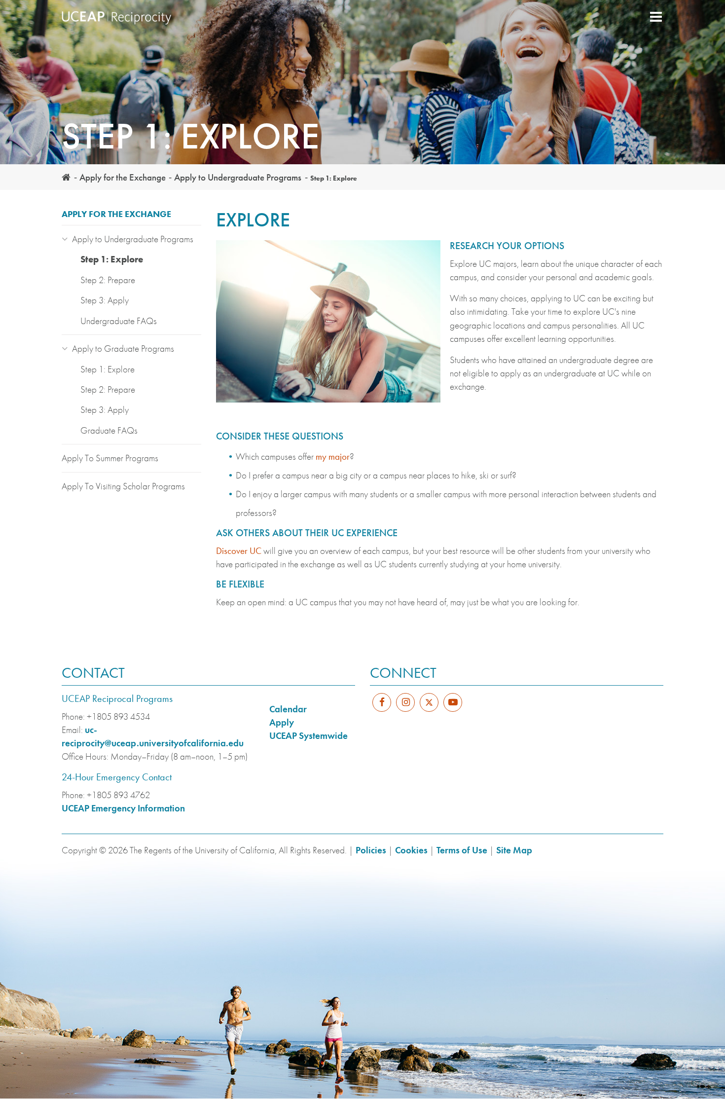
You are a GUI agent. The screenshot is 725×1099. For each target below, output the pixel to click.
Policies (371, 850)
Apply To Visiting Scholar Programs (123, 486)
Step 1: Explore (111, 259)
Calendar (288, 709)
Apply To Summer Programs (110, 458)
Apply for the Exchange (122, 178)
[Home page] (66, 177)
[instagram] (405, 702)
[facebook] (381, 702)
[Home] (123, 18)
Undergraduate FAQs (118, 321)
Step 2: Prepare (107, 280)
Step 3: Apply (104, 300)
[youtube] (452, 702)
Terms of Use (461, 850)
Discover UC (238, 551)
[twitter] (429, 708)
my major (333, 456)
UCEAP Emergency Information (123, 808)
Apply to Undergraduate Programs (237, 178)
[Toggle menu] (656, 17)
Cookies (411, 850)
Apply (281, 722)
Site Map (514, 850)
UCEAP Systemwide (308, 736)
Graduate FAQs (109, 430)
